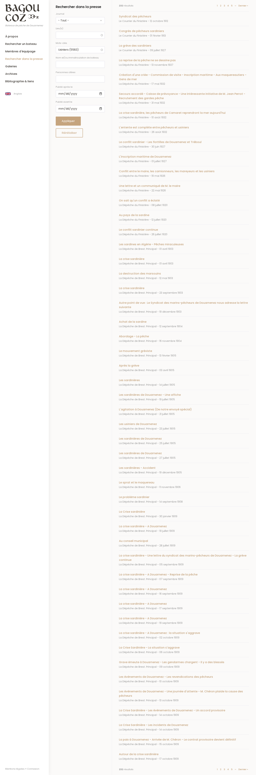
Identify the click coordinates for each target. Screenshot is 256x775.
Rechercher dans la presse (24, 59)
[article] (184, 18)
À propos (11, 36)
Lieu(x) (59, 28)
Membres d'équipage (20, 51)
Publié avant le (64, 102)
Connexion (33, 768)
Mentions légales (15, 768)
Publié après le (64, 87)
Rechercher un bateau (21, 44)
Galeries (11, 66)
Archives (11, 74)
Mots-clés (61, 43)
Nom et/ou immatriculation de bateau (77, 57)
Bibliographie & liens (19, 81)
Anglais (18, 93)
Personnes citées (65, 72)
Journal (60, 13)
